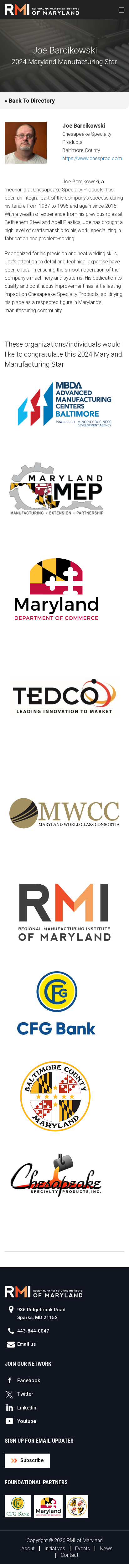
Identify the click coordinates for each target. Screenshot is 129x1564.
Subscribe (32, 1460)
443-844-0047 (33, 1331)
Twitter (25, 1394)
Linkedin (26, 1408)
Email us (26, 1344)
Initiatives (54, 1548)
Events (82, 1548)
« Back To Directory (30, 100)
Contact (69, 1555)
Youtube (26, 1421)
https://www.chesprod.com (92, 158)
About (27, 1548)
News (106, 1548)
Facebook (28, 1381)
